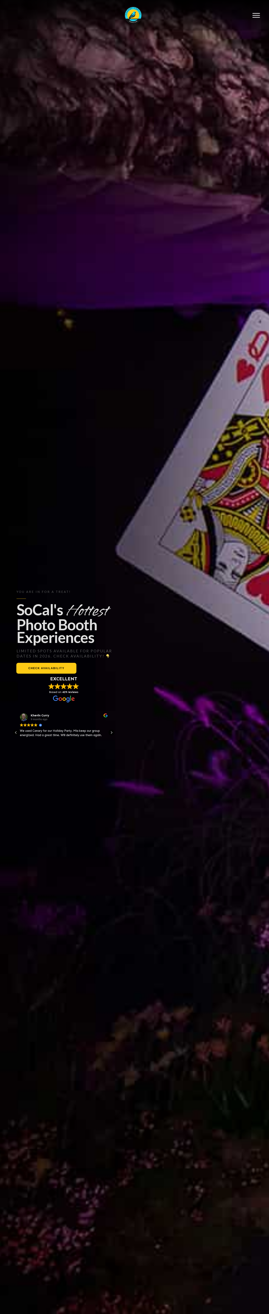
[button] (111, 733)
